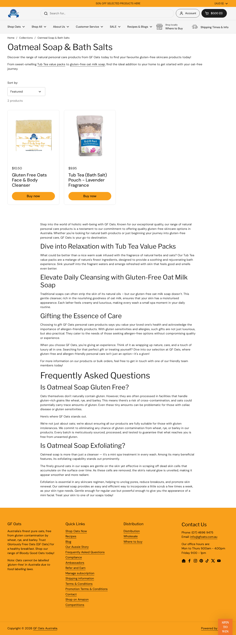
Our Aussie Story (77, 547)
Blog (68, 541)
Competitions (74, 605)
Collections (26, 38)
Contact (71, 594)
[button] (214, 13)
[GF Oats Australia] (13, 13)
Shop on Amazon (77, 599)
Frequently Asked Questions (85, 552)
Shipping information (79, 578)
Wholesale (131, 536)
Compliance (73, 557)
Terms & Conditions (79, 584)
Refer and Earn (75, 568)
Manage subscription (79, 573)
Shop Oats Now (76, 531)
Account (190, 13)
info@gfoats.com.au (203, 537)
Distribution (132, 531)
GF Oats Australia (45, 628)
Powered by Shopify (215, 628)
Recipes (70, 536)
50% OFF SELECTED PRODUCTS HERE (118, 3)
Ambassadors (74, 563)
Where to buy (133, 541)
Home (10, 38)
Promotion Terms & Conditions (86, 589)
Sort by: (12, 83)
